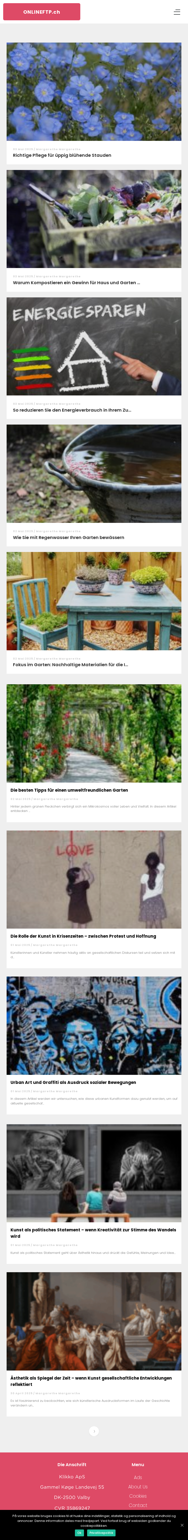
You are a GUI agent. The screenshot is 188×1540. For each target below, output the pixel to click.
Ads (138, 1477)
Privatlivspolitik (101, 1533)
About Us (138, 1487)
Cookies (138, 1496)
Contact (138, 1505)
